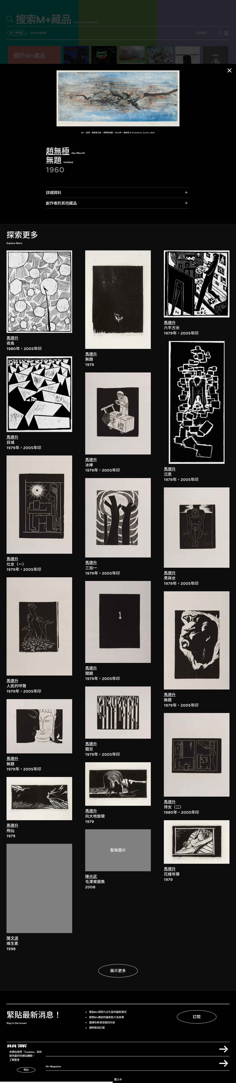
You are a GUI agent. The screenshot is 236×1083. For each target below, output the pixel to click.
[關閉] (229, 70)
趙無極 (57, 151)
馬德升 (12, 338)
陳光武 (91, 876)
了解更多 (14, 1059)
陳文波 (12, 938)
